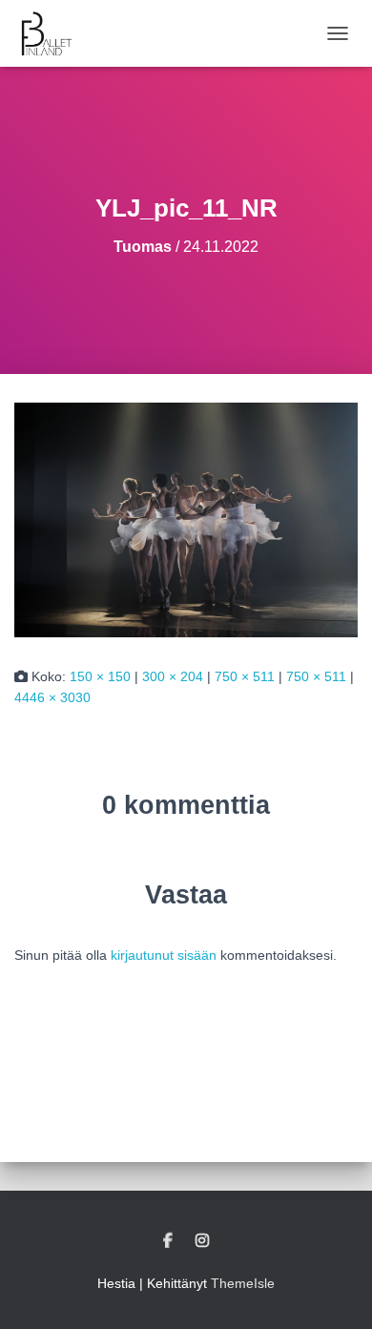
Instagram (202, 1241)
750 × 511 (245, 676)
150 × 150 (100, 676)
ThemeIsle (243, 1283)
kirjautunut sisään (164, 955)
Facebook (168, 1241)
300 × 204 (172, 676)
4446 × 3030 (52, 697)
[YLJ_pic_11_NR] (186, 519)
